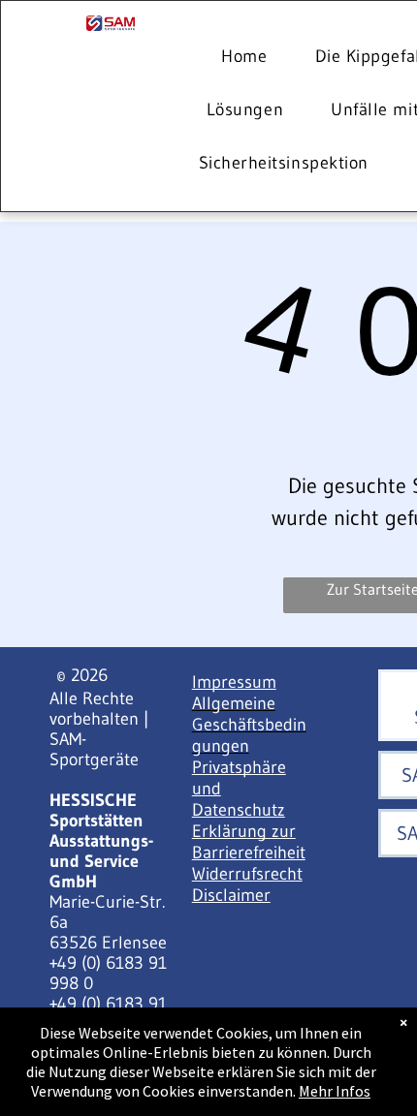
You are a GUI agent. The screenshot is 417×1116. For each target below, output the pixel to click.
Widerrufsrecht (247, 873)
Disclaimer (231, 895)
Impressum (234, 682)
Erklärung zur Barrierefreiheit (248, 842)
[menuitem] (251, 56)
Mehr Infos (334, 1090)
